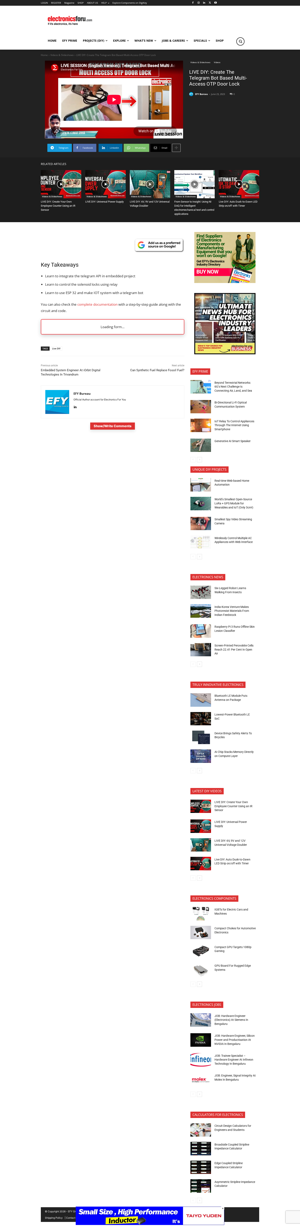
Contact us (72, 1217)
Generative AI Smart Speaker (232, 441)
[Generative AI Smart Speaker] (200, 445)
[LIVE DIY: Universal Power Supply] (105, 184)
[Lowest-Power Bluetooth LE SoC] (200, 719)
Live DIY (56, 348)
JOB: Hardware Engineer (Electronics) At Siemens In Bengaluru (231, 1019)
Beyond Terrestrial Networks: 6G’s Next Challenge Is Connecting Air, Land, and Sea (233, 386)
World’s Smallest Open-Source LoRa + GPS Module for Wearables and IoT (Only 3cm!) (233, 503)
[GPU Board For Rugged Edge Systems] (200, 970)
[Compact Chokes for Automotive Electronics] (200, 932)
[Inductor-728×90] (150, 1224)
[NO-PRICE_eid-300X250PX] (225, 282)
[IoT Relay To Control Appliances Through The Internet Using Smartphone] (200, 425)
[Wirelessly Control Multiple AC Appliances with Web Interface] (200, 542)
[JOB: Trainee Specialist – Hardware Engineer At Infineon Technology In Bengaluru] (200, 1060)
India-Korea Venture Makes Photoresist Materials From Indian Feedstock (231, 610)
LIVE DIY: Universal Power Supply (104, 201)
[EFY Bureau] (191, 94)
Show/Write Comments (112, 426)
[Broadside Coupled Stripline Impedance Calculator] (200, 1148)
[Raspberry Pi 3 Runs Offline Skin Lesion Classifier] (200, 631)
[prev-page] (193, 459)
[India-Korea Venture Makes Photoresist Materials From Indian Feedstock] (200, 611)
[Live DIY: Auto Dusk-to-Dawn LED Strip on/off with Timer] (239, 184)
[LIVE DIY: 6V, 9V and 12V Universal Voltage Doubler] (150, 184)
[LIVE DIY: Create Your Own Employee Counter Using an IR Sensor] (61, 184)
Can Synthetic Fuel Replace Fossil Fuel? (157, 370)
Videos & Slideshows (62, 55)
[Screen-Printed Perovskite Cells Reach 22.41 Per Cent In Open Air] (200, 649)
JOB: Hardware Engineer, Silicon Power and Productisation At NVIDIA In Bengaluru (234, 1039)
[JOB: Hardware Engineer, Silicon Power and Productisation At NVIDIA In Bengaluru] (200, 1040)
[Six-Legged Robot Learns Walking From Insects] (200, 592)
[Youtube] (215, 3)
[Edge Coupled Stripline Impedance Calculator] (200, 1167)
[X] (210, 3)
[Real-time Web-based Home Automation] (200, 485)
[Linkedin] (204, 3)
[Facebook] (192, 3)
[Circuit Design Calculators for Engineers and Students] (200, 1130)
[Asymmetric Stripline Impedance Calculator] (200, 1186)
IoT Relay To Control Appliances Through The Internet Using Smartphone (234, 425)
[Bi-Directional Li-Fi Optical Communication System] (200, 406)
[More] (176, 148)
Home (44, 55)
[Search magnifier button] (240, 41)
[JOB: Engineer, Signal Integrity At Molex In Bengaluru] (200, 1080)
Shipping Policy (54, 1217)
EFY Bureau (201, 94)
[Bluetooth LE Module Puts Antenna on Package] (200, 700)
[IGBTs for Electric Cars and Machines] (200, 914)
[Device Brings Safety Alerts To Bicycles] (200, 737)
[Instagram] (198, 3)
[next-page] (199, 459)
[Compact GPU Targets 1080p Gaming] (200, 951)
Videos (217, 62)
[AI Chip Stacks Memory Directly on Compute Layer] (200, 756)
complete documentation (97, 304)
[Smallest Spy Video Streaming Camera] (200, 523)
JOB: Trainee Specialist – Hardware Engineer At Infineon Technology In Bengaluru (233, 1059)
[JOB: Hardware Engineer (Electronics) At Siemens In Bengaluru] (200, 1020)
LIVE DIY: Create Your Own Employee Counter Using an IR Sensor (58, 205)
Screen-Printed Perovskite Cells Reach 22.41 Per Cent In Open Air (233, 649)
